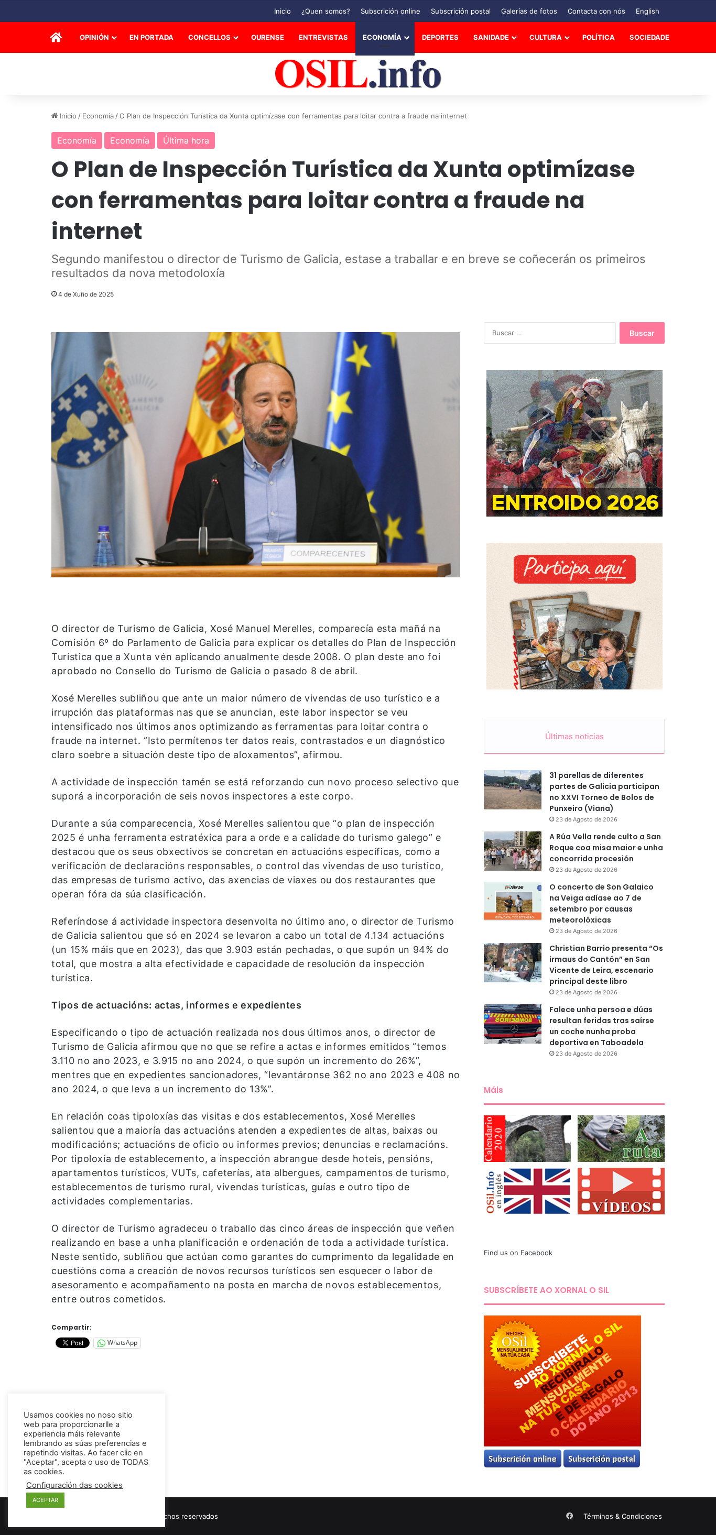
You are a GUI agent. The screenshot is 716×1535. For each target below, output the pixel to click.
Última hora (186, 140)
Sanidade (491, 37)
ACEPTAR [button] (45, 1500)
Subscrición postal (461, 11)
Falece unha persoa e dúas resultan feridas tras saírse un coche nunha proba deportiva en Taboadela (601, 1026)
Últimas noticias (574, 736)
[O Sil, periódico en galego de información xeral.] (358, 74)
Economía (382, 37)
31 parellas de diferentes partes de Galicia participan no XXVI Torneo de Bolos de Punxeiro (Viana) (604, 792)
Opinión (94, 37)
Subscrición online (390, 11)
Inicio (282, 11)
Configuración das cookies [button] (74, 1485)
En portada (151, 37)
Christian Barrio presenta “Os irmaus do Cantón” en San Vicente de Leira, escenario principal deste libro (606, 964)
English (647, 11)
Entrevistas (323, 37)
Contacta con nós (596, 11)
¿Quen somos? (325, 11)
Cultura (545, 37)
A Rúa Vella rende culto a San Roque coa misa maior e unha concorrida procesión (606, 847)
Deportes (440, 37)
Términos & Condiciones (622, 1516)
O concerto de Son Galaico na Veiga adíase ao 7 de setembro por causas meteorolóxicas (601, 903)
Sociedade (649, 37)
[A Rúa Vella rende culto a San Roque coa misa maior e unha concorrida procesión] (512, 851)
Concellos (209, 37)
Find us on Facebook (518, 1252)
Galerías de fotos (529, 11)
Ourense (267, 37)
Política (598, 37)
